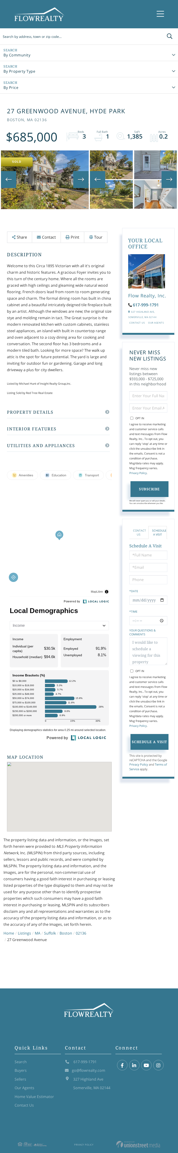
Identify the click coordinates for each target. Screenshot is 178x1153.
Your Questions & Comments (142, 632)
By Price (10, 87)
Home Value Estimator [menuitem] (34, 1096)
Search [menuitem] (21, 1061)
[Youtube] (146, 1065)
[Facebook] (122, 1065)
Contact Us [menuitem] (24, 1105)
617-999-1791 (146, 305)
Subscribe (149, 489)
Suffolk (50, 933)
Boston (66, 933)
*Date (133, 591)
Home (8, 933)
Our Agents (156, 322)
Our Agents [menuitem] (24, 1087)
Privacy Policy (138, 473)
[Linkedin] (134, 1065)
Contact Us (137, 322)
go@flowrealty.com (88, 1070)
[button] (169, 36)
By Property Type (19, 71)
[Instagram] (158, 1065)
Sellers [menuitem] (20, 1079)
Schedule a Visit (159, 532)
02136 (81, 933)
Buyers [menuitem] (21, 1070)
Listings (24, 933)
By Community (16, 55)
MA (37, 933)
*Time (133, 612)
